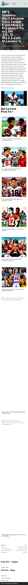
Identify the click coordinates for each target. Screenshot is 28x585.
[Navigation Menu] (14, 3)
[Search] (25, 3)
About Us (3, 575)
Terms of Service (5, 578)
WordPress (15, 583)
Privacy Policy (4, 581)
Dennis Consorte (8, 46)
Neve (2, 583)
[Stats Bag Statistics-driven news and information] (5, 3)
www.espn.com (10, 88)
